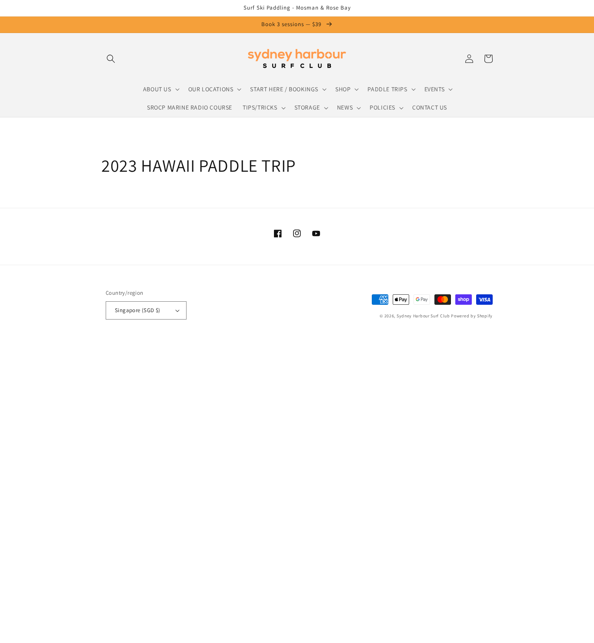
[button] (110, 58)
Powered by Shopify (472, 316)
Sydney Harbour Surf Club (423, 316)
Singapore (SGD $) (137, 310)
